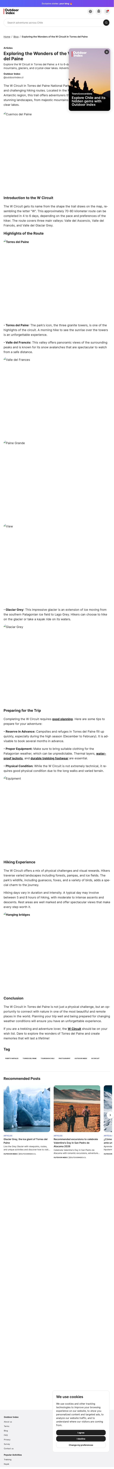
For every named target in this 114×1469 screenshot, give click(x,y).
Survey (7, 1444)
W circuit (95, 1058)
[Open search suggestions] (106, 22)
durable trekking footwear (49, 758)
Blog (16, 36)
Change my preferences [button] (81, 1445)
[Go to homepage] (26, 11)
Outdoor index (81, 1058)
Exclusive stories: (57, 3)
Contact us (9, 1448)
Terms (6, 1426)
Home (7, 36)
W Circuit (74, 1029)
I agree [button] (81, 1432)
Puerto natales (11, 1058)
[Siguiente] (110, 1115)
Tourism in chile (47, 1058)
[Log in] (107, 11)
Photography (64, 1058)
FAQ (6, 1435)
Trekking (7, 1459)
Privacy (7, 1440)
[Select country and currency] (90, 11)
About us (8, 1422)
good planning (62, 719)
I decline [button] (81, 1438)
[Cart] (98, 11)
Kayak (6, 1464)
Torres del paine (29, 1058)
